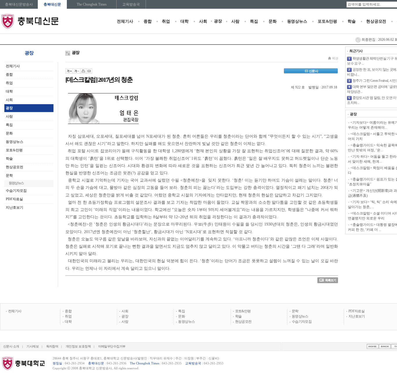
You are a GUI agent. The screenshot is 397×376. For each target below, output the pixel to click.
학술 (352, 21)
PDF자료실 (14, 199)
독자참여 (52, 346)
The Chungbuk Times (92, 4)
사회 (203, 21)
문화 (273, 21)
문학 (295, 311)
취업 (166, 21)
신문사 (313, 71)
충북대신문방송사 (19, 4)
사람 (235, 21)
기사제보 (32, 346)
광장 (218, 21)
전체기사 (125, 21)
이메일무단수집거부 (112, 346)
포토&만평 (327, 21)
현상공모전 (376, 21)
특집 (254, 21)
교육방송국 (131, 4)
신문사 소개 (11, 346)
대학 (184, 21)
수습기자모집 (16, 191)
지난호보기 (14, 207)
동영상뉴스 (297, 21)
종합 (148, 21)
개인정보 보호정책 (78, 346)
